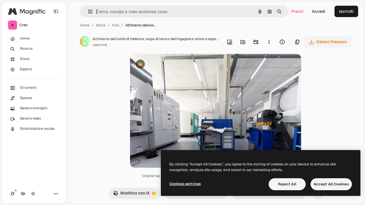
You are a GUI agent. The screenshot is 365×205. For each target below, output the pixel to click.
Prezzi (297, 11)
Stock (101, 25)
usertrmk (99, 45)
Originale (168, 64)
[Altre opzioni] (269, 42)
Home (85, 25)
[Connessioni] (12, 193)
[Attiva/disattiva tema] (33, 193)
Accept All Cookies (331, 184)
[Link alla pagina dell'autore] (85, 42)
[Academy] (22, 193)
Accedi (318, 11)
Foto (115, 25)
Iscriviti (346, 11)
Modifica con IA (131, 194)
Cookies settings (185, 183)
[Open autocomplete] (88, 11)
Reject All (287, 184)
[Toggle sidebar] (55, 11)
